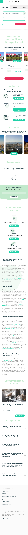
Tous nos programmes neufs (12, 78)
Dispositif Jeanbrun (6, 501)
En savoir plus (14, 225)
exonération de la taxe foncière (12, 328)
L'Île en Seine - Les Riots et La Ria (13, 65)
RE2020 (14, 343)
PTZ (23, 299)
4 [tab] (15, 74)
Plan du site (4, 494)
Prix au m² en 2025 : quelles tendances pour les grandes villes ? (13, 405)
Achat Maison (5, 503)
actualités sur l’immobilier (13, 297)
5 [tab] (17, 74)
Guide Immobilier (6, 499)
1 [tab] (9, 74)
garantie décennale (15, 335)
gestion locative (7, 307)
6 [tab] (19, 74)
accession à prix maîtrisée (8, 348)
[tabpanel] (14, 62)
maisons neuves (10, 279)
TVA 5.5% (19, 348)
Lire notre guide (18, 98)
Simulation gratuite (7, 173)
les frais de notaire (16, 324)
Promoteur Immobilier (7, 498)
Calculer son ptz (18, 119)
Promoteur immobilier (7, 264)
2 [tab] (11, 74)
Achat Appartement (6, 504)
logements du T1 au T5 (11, 278)
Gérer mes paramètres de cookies (8, 530)
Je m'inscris (14, 196)
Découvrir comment (19, 110)
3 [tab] (13, 74)
